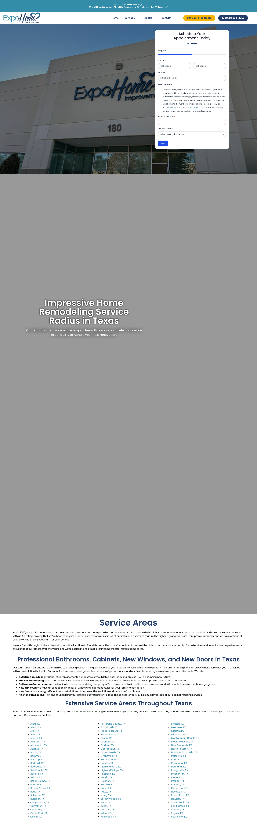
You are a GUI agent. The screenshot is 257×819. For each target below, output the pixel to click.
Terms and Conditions (197, 107)
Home (115, 18)
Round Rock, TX (180, 795)
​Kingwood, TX (108, 816)
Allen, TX (35, 734)
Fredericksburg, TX (112, 731)
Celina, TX (36, 816)
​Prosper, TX (178, 781)
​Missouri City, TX (180, 734)
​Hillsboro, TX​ (108, 774)
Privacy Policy (176, 107)
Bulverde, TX (37, 795)
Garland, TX (107, 745)
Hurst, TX (106, 788)
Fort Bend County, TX (113, 723)
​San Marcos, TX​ (180, 806)
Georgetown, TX (110, 749)
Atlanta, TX (36, 749)
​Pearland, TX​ (178, 766)
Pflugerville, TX (179, 770)
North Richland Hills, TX (184, 752)
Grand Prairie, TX (110, 752)
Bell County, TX (39, 770)
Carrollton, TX (38, 806)
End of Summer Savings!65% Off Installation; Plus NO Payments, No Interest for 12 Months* (128, 6)
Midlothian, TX (179, 731)
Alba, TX (35, 723)
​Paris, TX (176, 759)
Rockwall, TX (178, 791)
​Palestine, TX (178, 756)
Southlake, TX (179, 816)
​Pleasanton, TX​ (179, 774)
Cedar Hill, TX (38, 809)
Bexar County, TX (40, 781)
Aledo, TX (35, 727)
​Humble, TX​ (107, 784)
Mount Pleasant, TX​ (182, 741)
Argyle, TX (36, 738)
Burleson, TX (37, 799)
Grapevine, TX (109, 756)
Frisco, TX (106, 738)
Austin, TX (35, 752)
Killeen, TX (106, 813)
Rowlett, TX (177, 799)
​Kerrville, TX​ (107, 809)
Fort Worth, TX (109, 727)
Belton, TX (36, 777)
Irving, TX (106, 795)
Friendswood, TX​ (110, 734)
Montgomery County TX (185, 738)
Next (162, 143)
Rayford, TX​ (177, 784)
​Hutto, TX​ (106, 791)
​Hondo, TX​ (106, 777)
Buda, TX (35, 791)
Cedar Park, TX (39, 813)
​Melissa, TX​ (177, 723)
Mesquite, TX (178, 727)
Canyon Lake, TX (39, 802)
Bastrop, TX (37, 759)
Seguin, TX (177, 813)
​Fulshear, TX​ (108, 741)
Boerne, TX (36, 784)
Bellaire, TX (36, 774)
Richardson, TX (179, 788)
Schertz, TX (177, 809)
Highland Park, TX (111, 766)
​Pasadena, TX (179, 763)
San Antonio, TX (180, 802)
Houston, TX (107, 781)
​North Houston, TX (181, 749)
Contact (166, 18)
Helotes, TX (107, 763)
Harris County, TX (111, 759)
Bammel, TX (37, 756)
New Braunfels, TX (181, 745)
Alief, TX (34, 731)
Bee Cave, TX (38, 766)
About (148, 18)
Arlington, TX (37, 741)
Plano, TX (176, 777)
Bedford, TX (37, 763)
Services (130, 18)
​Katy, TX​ (105, 802)
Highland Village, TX (112, 770)
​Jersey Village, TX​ (111, 799)
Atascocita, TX (38, 745)
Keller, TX (106, 806)
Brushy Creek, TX (40, 788)
